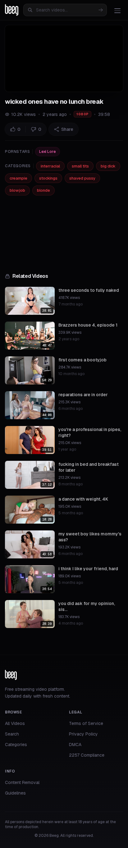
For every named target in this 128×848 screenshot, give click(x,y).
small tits (80, 166)
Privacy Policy (83, 734)
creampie (18, 178)
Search (12, 734)
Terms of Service (86, 723)
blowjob (17, 190)
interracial (50, 166)
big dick (108, 166)
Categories (16, 744)
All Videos (15, 723)
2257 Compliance (86, 755)
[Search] (100, 10)
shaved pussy (82, 178)
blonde (43, 190)
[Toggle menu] (117, 10)
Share (67, 129)
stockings (48, 178)
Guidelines (15, 793)
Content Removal (22, 782)
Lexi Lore (47, 151)
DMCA (75, 744)
